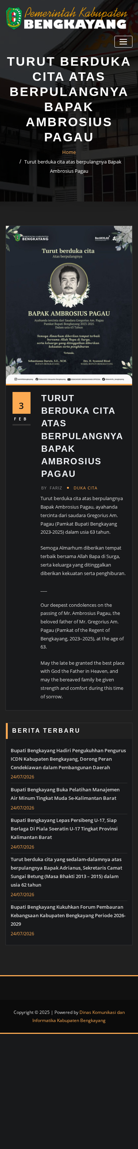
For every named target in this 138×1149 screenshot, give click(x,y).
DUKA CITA (86, 488)
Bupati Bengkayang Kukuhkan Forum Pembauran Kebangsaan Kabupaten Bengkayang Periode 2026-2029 (68, 915)
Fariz (51, 488)
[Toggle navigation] (123, 42)
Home (69, 152)
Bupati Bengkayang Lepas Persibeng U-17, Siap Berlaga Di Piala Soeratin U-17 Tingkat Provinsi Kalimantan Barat (64, 828)
